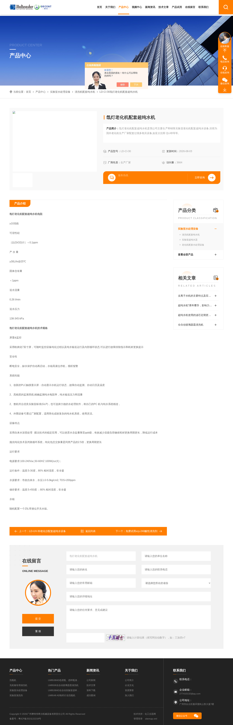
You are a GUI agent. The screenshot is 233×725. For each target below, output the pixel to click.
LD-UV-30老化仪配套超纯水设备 (47, 531)
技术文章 (164, 7)
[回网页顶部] (224, 50)
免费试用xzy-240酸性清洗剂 (141, 531)
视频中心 (137, 7)
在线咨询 (224, 72)
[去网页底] (224, 90)
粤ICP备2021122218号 (29, 718)
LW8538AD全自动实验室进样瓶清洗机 (64, 690)
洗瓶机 (13, 680)
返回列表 (90, 531)
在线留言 (190, 7)
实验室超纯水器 (189, 239)
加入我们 (129, 695)
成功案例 (91, 695)
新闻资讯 (150, 7)
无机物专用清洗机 (18, 685)
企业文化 (129, 685)
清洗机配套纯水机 (85, 91)
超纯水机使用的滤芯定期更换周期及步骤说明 (198, 315)
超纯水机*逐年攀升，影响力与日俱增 (198, 305)
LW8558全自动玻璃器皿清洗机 (63, 685)
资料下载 (91, 690)
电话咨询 (224, 61)
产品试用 (177, 7)
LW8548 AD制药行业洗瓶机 (61, 695)
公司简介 (129, 680)
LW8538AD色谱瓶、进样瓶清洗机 (64, 680)
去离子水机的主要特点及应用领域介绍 (198, 295)
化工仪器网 (150, 714)
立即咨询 (200, 177)
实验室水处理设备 (60, 91)
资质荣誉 (129, 690)
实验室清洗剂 (16, 695)
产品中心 (124, 7)
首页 (99, 7)
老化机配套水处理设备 (193, 245)
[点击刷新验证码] (115, 638)
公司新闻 (91, 680)
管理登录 (138, 718)
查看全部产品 (185, 254)
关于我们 (110, 7)
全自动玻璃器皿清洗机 (190, 324)
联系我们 (203, 7)
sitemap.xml (151, 718)
